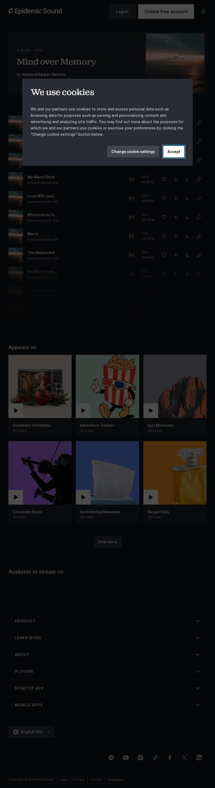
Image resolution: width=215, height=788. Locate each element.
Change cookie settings (133, 151)
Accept (174, 151)
